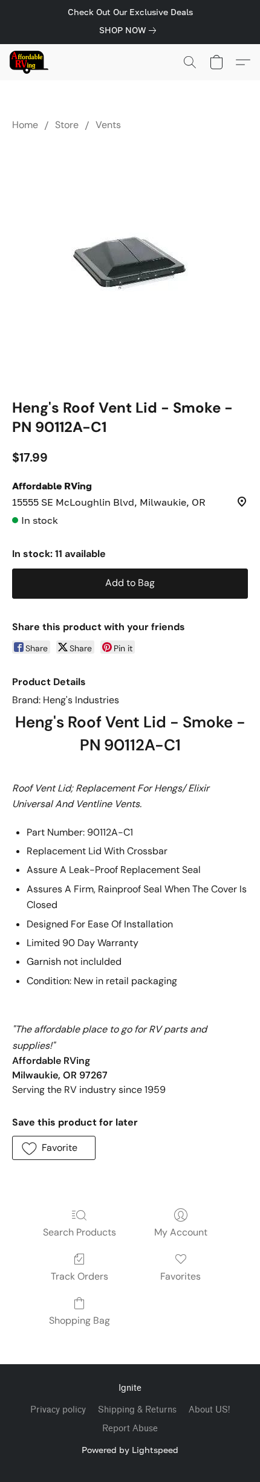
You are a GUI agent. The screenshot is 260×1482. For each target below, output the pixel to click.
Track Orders (79, 1276)
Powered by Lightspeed (130, 1450)
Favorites (180, 1276)
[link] (130, 30)
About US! (209, 1410)
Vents (108, 124)
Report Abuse (130, 1428)
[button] (30, 62)
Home (25, 124)
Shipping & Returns (137, 1410)
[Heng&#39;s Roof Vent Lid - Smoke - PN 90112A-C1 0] (130, 262)
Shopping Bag (79, 1320)
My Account (180, 1232)
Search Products (79, 1232)
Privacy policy (58, 1410)
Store (67, 124)
